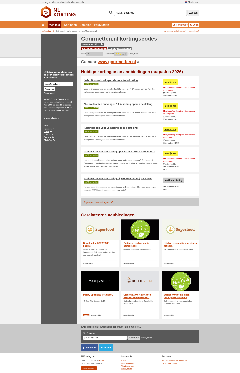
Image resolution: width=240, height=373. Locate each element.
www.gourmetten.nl (92, 44)
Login (195, 24)
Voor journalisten (127, 366)
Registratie (182, 24)
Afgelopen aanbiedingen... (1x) (99, 202)
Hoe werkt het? (193, 31)
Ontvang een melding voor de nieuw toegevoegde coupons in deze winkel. (59, 75)
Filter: (83, 54)
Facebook (48, 129)
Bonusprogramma (128, 363)
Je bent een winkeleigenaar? (175, 31)
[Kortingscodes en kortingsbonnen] (58, 18)
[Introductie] (42, 24)
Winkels (54, 24)
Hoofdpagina (46, 31)
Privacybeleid (49, 93)
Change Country (88, 368)
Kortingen (70, 24)
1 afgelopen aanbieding (119, 48)
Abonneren (49, 89)
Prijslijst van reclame (169, 363)
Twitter (46, 132)
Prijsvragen (101, 24)
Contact (124, 360)
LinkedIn (47, 134)
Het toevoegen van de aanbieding (174, 360)
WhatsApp (48, 140)
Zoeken (193, 12)
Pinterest (47, 137)
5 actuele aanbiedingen (95, 48)
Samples (85, 24)
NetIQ (101, 360)
